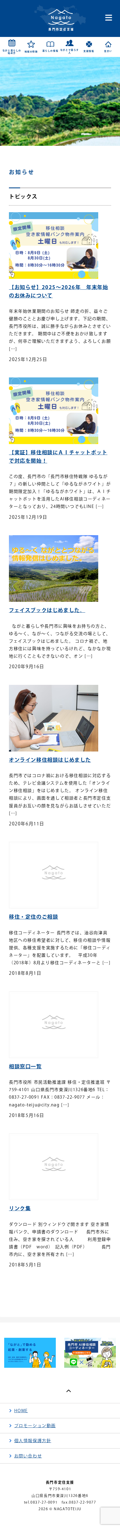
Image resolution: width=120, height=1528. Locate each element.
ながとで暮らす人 (69, 51)
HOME (21, 1411)
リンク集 (20, 1208)
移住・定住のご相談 (33, 916)
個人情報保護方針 (32, 1441)
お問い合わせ (28, 1456)
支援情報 (88, 51)
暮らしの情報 (50, 51)
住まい (108, 51)
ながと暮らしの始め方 (12, 51)
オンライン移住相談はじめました (50, 759)
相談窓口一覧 (25, 1066)
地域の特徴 (31, 52)
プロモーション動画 (35, 1426)
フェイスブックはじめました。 (47, 610)
